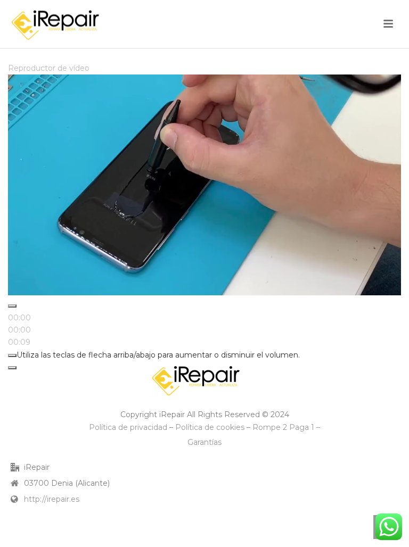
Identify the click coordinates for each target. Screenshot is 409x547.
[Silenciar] (12, 355)
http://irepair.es (51, 499)
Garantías (204, 442)
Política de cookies (209, 427)
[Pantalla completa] (12, 367)
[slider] (19, 330)
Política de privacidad (128, 427)
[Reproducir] (12, 306)
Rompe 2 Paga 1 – (286, 427)
